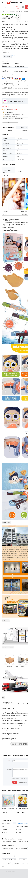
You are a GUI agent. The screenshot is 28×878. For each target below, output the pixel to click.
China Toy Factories (7, 856)
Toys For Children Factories (9, 859)
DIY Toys (18, 829)
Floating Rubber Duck (21, 848)
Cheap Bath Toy (23, 859)
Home (3, 11)
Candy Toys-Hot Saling (21, 826)
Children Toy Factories (21, 856)
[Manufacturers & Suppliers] (14, 2)
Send (15, 782)
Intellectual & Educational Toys (15, 11)
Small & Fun (4, 829)
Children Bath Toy (17, 863)
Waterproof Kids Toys (8, 848)
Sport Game (18, 832)
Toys (7, 11)
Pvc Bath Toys (6, 863)
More (3, 866)
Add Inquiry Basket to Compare (10, 122)
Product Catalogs (23, 823)
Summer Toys (5, 832)
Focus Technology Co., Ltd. (19, 871)
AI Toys (3, 826)
